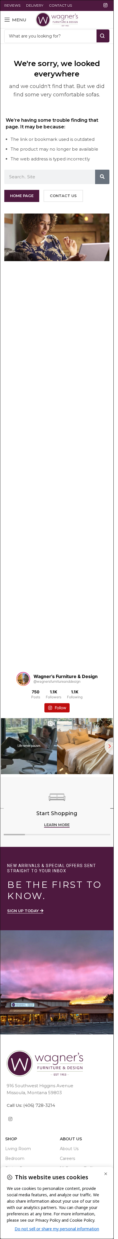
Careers (67, 1158)
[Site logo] (57, 19)
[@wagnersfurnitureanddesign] (23, 679)
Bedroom (14, 1158)
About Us (71, 1138)
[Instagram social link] (105, 5)
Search (103, 35)
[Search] (102, 177)
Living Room (18, 1148)
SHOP (11, 1138)
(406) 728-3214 (38, 1105)
